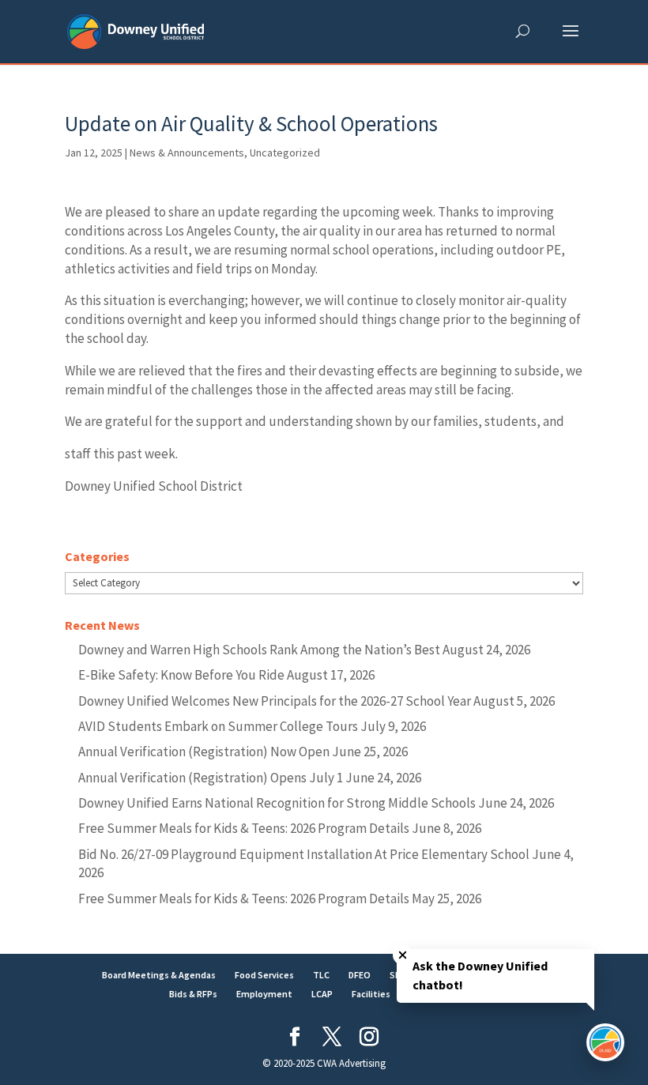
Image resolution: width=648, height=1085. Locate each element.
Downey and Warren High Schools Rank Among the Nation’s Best (259, 649)
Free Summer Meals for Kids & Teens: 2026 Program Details (243, 828)
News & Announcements (187, 152)
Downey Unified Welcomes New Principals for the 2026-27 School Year (274, 701)
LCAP (322, 994)
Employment (264, 994)
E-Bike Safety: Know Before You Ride (181, 675)
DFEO (359, 975)
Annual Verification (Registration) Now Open (204, 751)
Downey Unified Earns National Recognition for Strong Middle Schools (277, 803)
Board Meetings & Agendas (159, 975)
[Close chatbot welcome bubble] (403, 955)
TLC (321, 975)
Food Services (264, 975)
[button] (570, 41)
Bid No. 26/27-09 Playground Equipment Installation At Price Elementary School (303, 854)
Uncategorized (285, 152)
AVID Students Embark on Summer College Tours (218, 726)
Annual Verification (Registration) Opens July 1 (210, 777)
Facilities (371, 994)
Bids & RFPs (193, 994)
